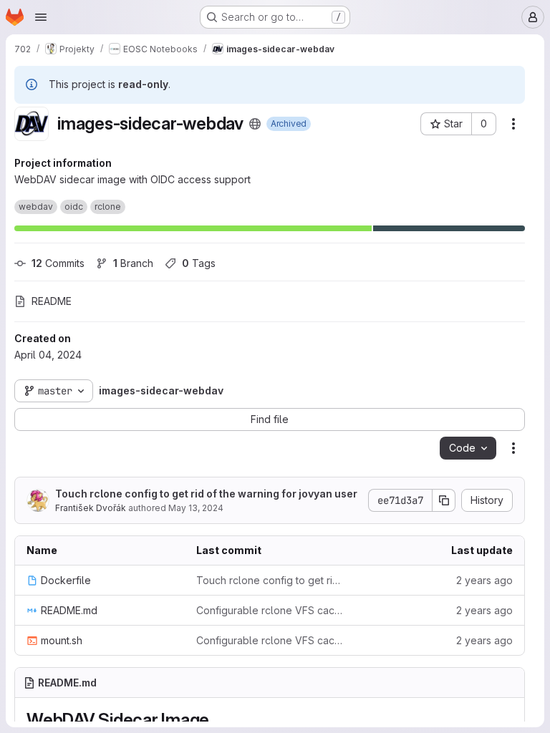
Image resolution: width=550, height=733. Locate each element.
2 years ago (484, 580)
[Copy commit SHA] (444, 500)
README (52, 301)
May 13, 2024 (195, 508)
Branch (133, 263)
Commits (58, 263)
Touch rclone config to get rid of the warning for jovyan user (206, 493)
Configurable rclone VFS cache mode (269, 610)
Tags (199, 263)
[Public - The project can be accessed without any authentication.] (255, 124)
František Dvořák (90, 508)
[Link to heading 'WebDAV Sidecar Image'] (218, 719)
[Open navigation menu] (40, 17)
